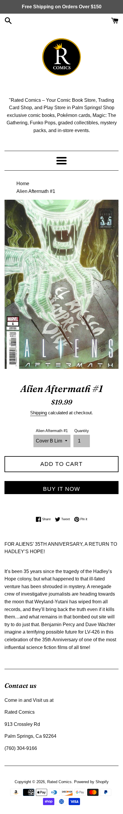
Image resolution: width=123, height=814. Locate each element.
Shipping (38, 412)
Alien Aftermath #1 (52, 431)
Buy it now (61, 489)
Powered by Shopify (91, 782)
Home (22, 183)
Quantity (81, 431)
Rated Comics (59, 782)
